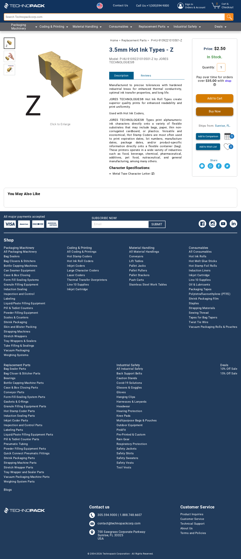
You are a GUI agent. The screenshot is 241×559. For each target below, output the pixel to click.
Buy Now (215, 111)
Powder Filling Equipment (21, 312)
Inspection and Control (19, 294)
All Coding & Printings (81, 251)
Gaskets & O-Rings (16, 401)
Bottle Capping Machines (20, 265)
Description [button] (121, 75)
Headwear (123, 406)
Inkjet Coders (76, 265)
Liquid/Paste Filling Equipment (24, 303)
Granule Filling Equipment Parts (25, 406)
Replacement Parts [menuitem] (152, 26)
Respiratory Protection (132, 444)
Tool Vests (124, 467)
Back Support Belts (129, 373)
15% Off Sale (228, 373)
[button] (99, 6)
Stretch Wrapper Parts (18, 467)
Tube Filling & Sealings (19, 345)
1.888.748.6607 (131, 515)
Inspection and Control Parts (23, 425)
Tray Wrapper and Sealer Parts (24, 472)
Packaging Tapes (200, 289)
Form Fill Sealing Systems (21, 280)
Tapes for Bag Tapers (203, 317)
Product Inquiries (192, 514)
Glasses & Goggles (129, 387)
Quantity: (209, 67)
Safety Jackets (127, 448)
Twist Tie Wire (198, 322)
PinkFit (121, 430)
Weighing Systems (16, 355)
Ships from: (215, 125)
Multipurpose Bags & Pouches (137, 420)
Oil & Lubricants (199, 284)
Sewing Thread (199, 312)
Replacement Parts (134, 40)
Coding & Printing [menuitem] (52, 26)
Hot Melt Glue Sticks (203, 261)
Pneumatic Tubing (16, 444)
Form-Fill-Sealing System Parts (24, 397)
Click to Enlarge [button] (60, 124)
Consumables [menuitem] (118, 26)
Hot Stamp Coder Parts (19, 411)
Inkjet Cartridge (77, 289)
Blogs (8, 490)
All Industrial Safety (130, 368)
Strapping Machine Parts (20, 462)
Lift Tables (136, 261)
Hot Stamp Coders (79, 256)
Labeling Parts (13, 430)
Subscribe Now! (104, 218)
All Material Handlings (144, 251)
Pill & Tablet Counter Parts (21, 439)
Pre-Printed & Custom (131, 434)
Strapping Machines (17, 331)
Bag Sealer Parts (15, 368)
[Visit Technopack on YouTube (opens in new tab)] (223, 223)
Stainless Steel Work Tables (148, 284)
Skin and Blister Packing (20, 327)
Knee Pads (124, 415)
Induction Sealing (15, 289)
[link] (120, 5)
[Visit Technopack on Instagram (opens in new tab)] (213, 223)
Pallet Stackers (139, 275)
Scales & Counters (16, 317)
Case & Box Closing (17, 275)
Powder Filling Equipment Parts (25, 448)
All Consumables (200, 251)
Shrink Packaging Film (204, 298)
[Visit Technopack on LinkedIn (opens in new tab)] (233, 223)
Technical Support (192, 523)
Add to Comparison (208, 136)
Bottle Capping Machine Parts (24, 383)
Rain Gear (123, 439)
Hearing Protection (129, 411)
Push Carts (136, 280)
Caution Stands (127, 378)
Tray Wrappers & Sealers (20, 341)
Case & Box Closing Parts (21, 387)
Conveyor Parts (14, 392)
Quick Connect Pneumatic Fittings (27, 453)
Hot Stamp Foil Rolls (203, 265)
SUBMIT (156, 224)
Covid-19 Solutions (129, 383)
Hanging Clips (126, 397)
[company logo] (24, 5)
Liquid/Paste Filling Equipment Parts (28, 434)
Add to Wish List (208, 146)
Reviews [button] (146, 75)
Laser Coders (76, 275)
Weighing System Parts (19, 481)
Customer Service (192, 519)
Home (114, 40)
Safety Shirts (125, 453)
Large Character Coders (83, 270)
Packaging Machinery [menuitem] (18, 26)
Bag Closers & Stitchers (20, 261)
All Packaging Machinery (20, 251)
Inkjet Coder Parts (16, 420)
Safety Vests (125, 462)
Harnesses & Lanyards (131, 401)
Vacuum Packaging (16, 350)
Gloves (121, 392)
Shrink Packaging (15, 322)
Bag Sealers (12, 256)
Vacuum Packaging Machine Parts (27, 477)
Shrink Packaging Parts (19, 458)
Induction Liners (199, 270)
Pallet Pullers (138, 270)
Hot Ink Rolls (198, 256)
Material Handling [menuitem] (85, 26)
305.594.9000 (107, 515)
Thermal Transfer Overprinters (87, 280)
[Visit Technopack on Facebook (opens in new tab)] (202, 223)
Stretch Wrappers (15, 336)
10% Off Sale (228, 368)
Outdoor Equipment (130, 425)
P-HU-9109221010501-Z (166, 40)
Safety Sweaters (127, 458)
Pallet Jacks (137, 265)
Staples (194, 303)
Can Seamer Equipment (19, 270)
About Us (186, 528)
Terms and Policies (193, 533)
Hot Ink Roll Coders (80, 261)
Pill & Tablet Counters (18, 308)
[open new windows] (202, 166)
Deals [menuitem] (219, 26)
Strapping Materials (202, 308)
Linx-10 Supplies (78, 284)
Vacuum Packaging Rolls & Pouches (213, 327)
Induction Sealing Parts (19, 415)
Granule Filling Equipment (21, 284)
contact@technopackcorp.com (119, 523)
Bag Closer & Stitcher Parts (22, 373)
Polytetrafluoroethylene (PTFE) (209, 294)
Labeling (9, 298)
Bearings (9, 378)
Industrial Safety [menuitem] (185, 26)
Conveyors (136, 256)
